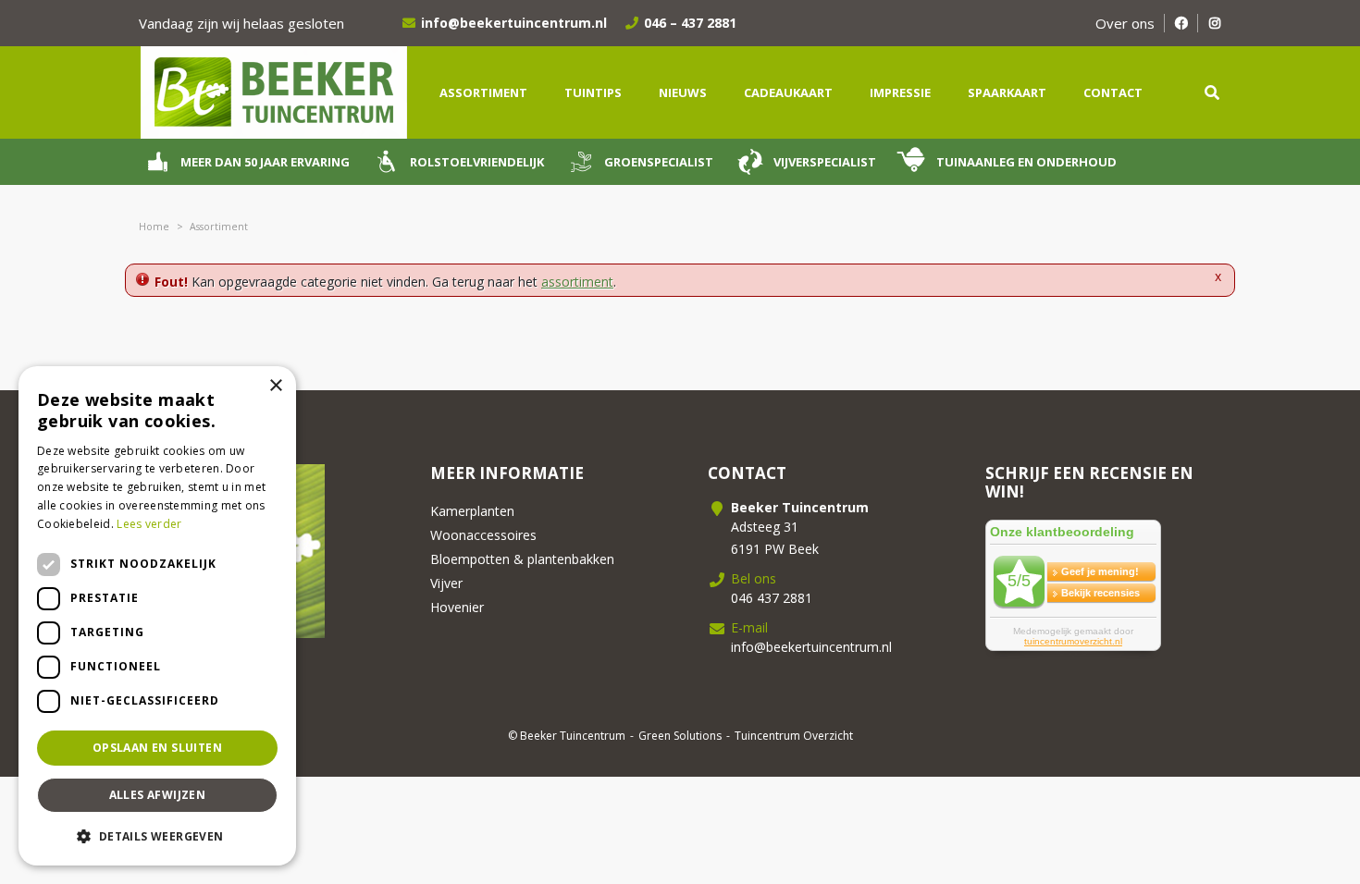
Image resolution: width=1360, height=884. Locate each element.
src (1212, 92)
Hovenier (457, 607)
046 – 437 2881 (690, 22)
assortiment (577, 281)
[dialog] (157, 616)
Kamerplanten (472, 511)
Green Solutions (680, 735)
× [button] (275, 386)
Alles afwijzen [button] (157, 795)
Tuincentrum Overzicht (794, 735)
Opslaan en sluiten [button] (157, 747)
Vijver (446, 583)
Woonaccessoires (483, 535)
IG (1214, 23)
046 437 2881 (771, 598)
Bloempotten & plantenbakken (522, 559)
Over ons (1125, 23)
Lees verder (149, 524)
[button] (157, 836)
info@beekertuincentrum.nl (514, 22)
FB (1181, 23)
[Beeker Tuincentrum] (273, 91)
